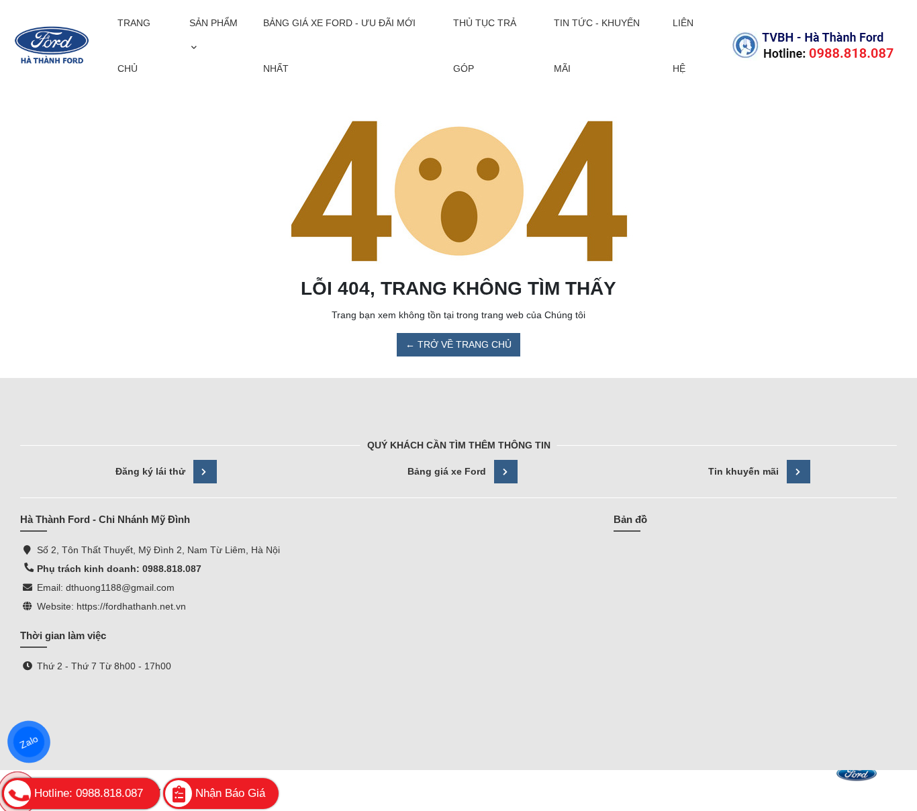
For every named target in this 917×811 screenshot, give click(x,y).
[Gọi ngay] (813, 45)
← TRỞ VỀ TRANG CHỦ (458, 344)
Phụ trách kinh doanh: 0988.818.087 (119, 568)
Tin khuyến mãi (743, 471)
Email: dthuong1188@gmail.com (106, 587)
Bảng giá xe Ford (446, 471)
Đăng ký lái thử (150, 471)
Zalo (28, 741)
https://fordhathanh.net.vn (131, 606)
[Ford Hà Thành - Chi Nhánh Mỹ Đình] (52, 46)
